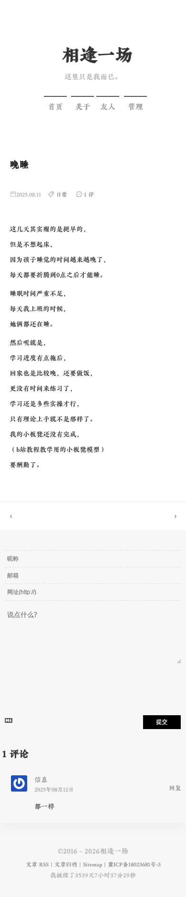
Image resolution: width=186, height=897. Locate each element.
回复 (175, 788)
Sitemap (92, 864)
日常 (61, 195)
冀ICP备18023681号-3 (134, 864)
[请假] (46, 516)
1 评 (89, 195)
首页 (55, 107)
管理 (135, 107)
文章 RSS (37, 864)
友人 (107, 107)
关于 (82, 107)
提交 (161, 722)
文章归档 (65, 864)
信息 (41, 779)
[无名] (139, 516)
